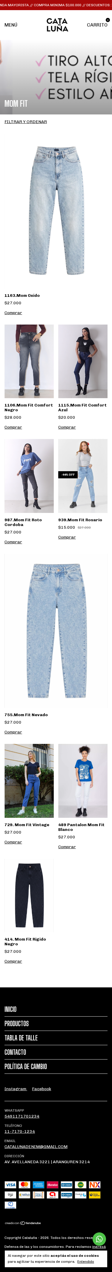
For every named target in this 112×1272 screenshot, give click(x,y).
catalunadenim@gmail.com (35, 1146)
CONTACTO (15, 1052)
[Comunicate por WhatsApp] (99, 1239)
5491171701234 (21, 1116)
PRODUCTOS (16, 1024)
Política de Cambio (25, 1066)
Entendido (85, 1261)
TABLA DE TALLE (21, 1038)
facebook (41, 1088)
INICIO (10, 1009)
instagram (15, 1088)
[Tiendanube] (23, 1223)
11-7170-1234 (19, 1131)
